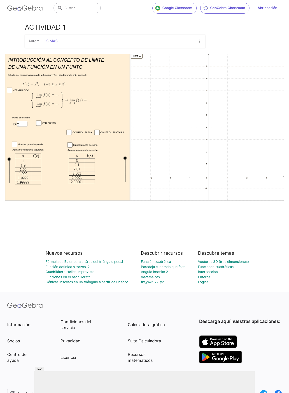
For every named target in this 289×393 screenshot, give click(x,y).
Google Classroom (177, 8)
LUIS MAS (49, 41)
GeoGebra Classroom (227, 8)
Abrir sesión (267, 8)
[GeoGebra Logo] (25, 8)
